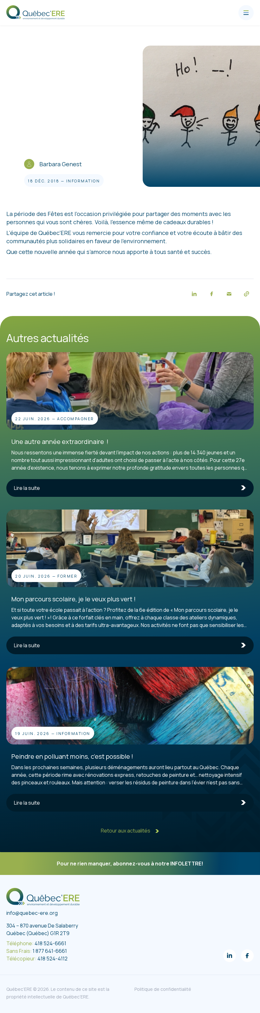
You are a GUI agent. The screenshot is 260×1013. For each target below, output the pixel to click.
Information (83, 181)
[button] (194, 294)
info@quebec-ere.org (32, 912)
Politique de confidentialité (162, 989)
